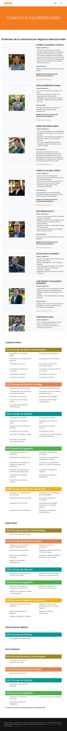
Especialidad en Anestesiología (20, 638)
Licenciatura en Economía (18, 503)
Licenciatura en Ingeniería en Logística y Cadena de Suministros (19, 464)
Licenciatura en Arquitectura (48, 354)
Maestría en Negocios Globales (20, 616)
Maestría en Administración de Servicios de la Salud (20, 574)
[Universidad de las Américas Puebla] (8, 3)
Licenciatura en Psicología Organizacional (48, 401)
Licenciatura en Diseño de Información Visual (48, 365)
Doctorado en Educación (18, 673)
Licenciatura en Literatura (47, 374)
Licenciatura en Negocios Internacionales (47, 511)
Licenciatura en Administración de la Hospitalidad (49, 494)
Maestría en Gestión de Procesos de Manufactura (48, 587)
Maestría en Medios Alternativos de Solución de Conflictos (50, 556)
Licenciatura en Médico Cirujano (20, 434)
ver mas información (44, 79)
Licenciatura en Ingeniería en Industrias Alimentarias (49, 458)
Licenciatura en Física (46, 431)
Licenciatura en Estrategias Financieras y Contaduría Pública (48, 505)
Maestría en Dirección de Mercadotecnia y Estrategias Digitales (48, 606)
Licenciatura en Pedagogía (48, 396)
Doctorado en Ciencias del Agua (50, 697)
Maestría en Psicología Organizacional (17, 561)
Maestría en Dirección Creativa (20, 534)
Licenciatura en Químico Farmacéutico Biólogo (18, 440)
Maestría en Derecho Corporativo (46, 546)
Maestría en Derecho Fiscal (19, 550)
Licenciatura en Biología (47, 418)
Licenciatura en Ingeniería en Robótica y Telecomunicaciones (50, 464)
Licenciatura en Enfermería (19, 431)
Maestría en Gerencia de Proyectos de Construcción (19, 587)
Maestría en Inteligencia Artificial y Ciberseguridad (21, 592)
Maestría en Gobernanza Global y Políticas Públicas (50, 551)
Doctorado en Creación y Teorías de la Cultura (18, 661)
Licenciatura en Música (17, 377)
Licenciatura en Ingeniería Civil (20, 457)
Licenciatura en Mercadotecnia (20, 510)
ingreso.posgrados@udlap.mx (51, 724)
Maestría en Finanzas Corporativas (46, 612)
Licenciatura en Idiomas (18, 374)
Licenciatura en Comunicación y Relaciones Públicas (50, 392)
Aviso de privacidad (16, 726)
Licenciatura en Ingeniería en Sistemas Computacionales (19, 471)
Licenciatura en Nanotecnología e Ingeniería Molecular (50, 435)
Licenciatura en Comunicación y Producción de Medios (21, 392)
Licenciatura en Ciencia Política (49, 388)
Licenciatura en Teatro (46, 377)
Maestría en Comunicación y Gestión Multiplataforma (19, 546)
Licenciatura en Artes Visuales (49, 359)
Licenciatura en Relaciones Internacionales (19, 406)
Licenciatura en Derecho (18, 396)
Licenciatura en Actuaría (18, 418)
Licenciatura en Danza (17, 364)
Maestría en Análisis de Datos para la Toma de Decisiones (49, 574)
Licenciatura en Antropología (19, 388)
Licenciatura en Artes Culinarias (20, 498)
